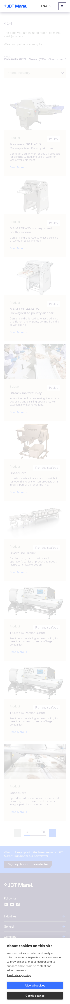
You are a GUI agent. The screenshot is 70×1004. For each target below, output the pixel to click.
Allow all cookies (35, 985)
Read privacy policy (19, 975)
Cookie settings (35, 995)
